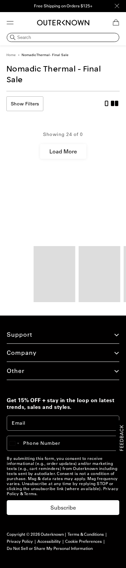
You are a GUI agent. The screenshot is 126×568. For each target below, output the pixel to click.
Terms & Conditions (86, 534)
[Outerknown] (63, 22)
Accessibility (49, 541)
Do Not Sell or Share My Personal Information (50, 548)
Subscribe (63, 507)
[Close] (117, 6)
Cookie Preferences (83, 541)
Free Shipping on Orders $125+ (63, 5)
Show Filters (25, 104)
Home (11, 55)
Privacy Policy (20, 541)
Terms (30, 493)
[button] (10, 22)
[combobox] (17, 443)
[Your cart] (116, 22)
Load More (63, 151)
